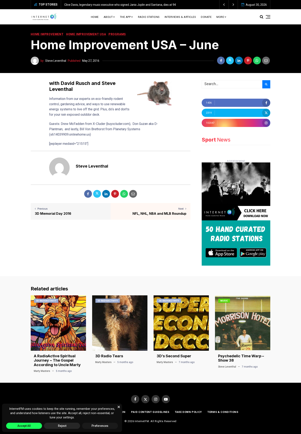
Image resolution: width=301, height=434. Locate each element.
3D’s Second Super (174, 356)
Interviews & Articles (180, 16)
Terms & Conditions (222, 411)
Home (95, 16)
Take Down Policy (188, 411)
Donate (206, 16)
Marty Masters (42, 371)
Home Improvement (47, 34)
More (220, 16)
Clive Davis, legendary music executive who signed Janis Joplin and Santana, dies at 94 (120, 4)
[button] (224, 4)
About (108, 16)
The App (125, 16)
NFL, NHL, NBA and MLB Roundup (159, 213)
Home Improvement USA (86, 34)
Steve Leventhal (55, 60)
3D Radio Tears (109, 356)
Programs (117, 34)
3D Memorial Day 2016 (53, 213)
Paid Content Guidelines (150, 411)
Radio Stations (149, 16)
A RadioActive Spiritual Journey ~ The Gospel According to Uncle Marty (57, 360)
